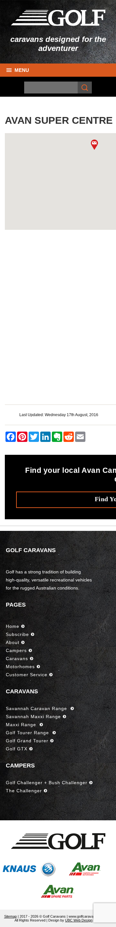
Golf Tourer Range (28, 732)
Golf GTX (16, 748)
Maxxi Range (22, 724)
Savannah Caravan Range (37, 708)
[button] (94, 144)
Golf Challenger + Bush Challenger (46, 782)
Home (12, 626)
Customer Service (26, 674)
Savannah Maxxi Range (33, 716)
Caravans (17, 658)
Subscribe (17, 634)
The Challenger (24, 790)
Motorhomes (20, 666)
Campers (16, 650)
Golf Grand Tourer (27, 740)
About (12, 642)
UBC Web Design (78, 920)
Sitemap (10, 916)
